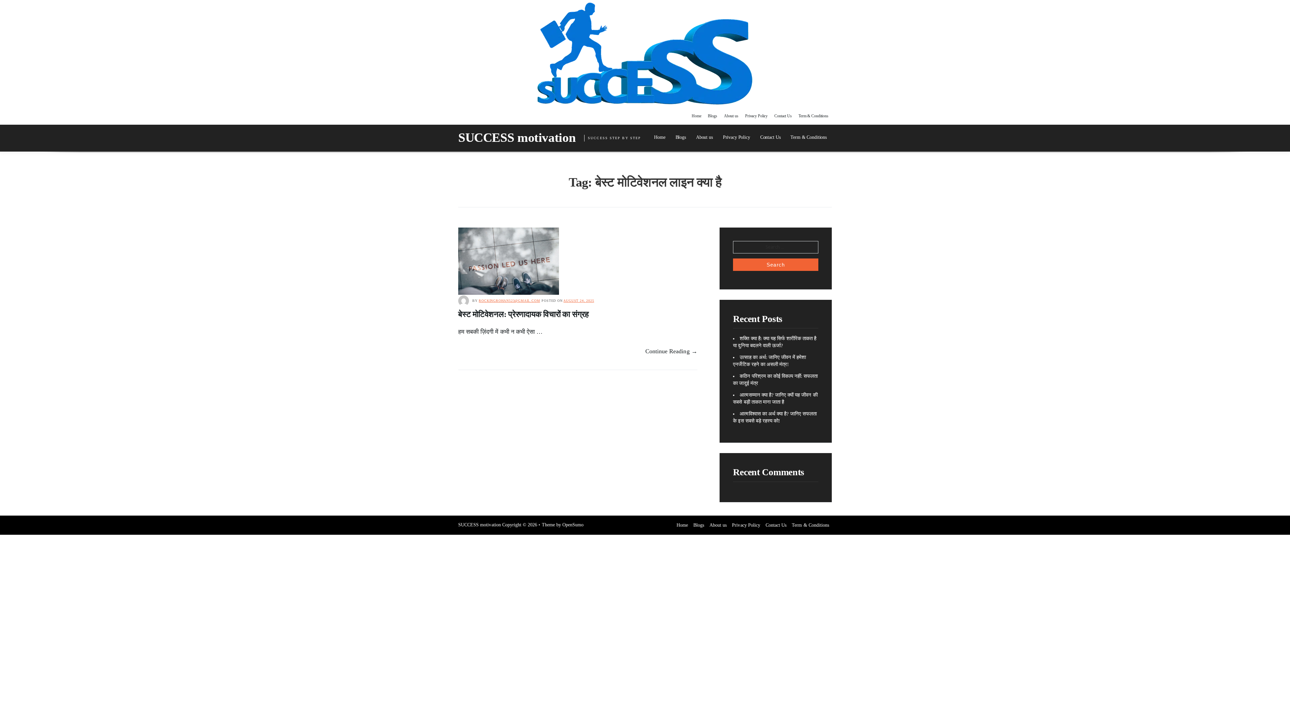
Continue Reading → (671, 351)
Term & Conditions (813, 116)
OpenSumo (573, 524)
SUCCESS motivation (516, 137)
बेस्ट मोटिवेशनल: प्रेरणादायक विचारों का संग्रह (523, 314)
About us (731, 116)
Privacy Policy (756, 116)
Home (696, 116)
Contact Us (783, 116)
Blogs (712, 116)
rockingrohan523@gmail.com (509, 300)
